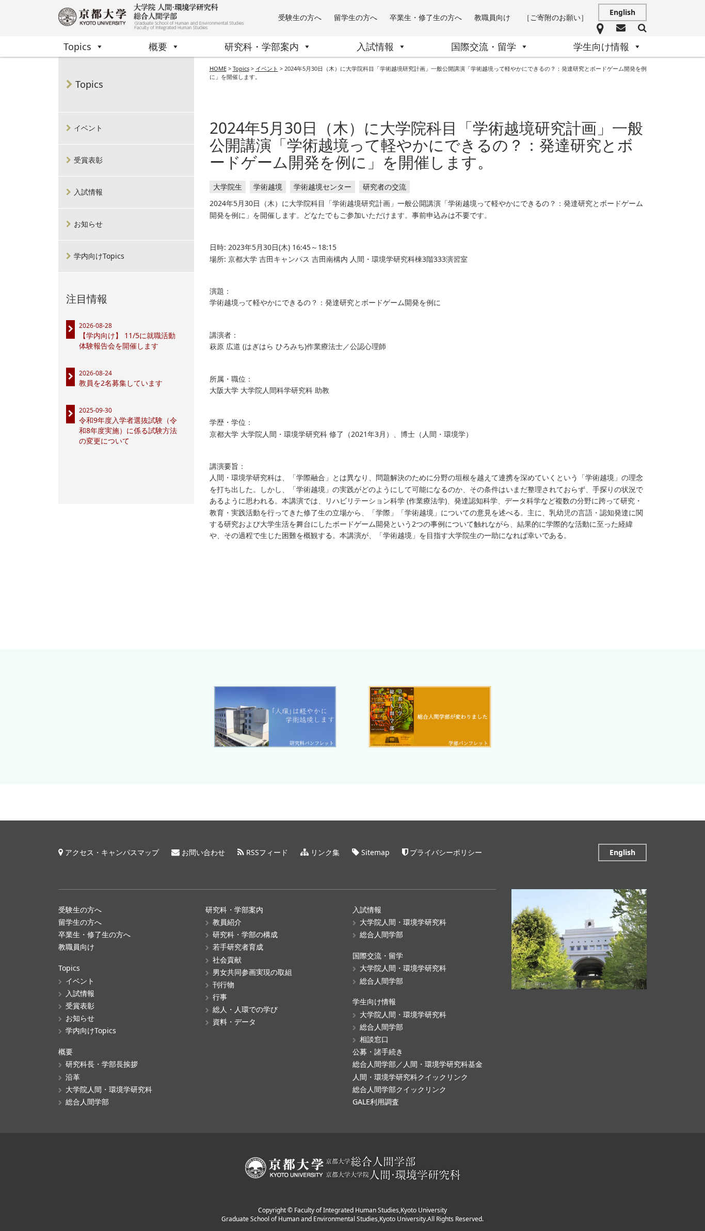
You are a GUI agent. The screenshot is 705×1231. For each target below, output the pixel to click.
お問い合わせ (203, 852)
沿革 (73, 1077)
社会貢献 (227, 960)
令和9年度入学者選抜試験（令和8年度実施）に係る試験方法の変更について (128, 430)
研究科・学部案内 (262, 46)
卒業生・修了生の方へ (426, 17)
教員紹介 (227, 922)
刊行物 (223, 984)
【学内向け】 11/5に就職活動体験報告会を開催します (127, 340)
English (622, 12)
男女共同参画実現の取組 (252, 972)
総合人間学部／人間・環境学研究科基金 (417, 1064)
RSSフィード (267, 852)
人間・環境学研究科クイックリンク (410, 1077)
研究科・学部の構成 (245, 934)
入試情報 (375, 46)
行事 (220, 997)
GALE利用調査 (375, 1102)
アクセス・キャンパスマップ (112, 852)
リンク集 (325, 852)
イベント (88, 128)
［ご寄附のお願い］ (555, 17)
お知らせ (88, 224)
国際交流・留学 (483, 46)
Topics (77, 46)
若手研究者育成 (238, 947)
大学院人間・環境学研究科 (109, 1089)
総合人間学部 (87, 1102)
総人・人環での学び (245, 1009)
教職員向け (492, 17)
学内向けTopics (99, 256)
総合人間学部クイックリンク (399, 1089)
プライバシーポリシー (446, 852)
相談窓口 (374, 1039)
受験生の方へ (300, 17)
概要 (158, 46)
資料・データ (234, 1022)
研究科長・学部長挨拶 (102, 1064)
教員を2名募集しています (121, 383)
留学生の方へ (355, 17)
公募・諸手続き (377, 1051)
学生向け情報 (601, 46)
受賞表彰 (88, 160)
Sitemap (375, 852)
